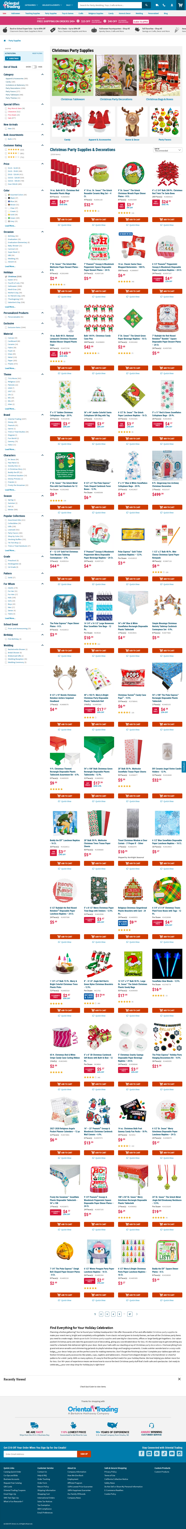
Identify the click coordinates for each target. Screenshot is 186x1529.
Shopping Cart (43, 1494)
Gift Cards (8, 1486)
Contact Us (42, 1471)
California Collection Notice (116, 1479)
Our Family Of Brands (76, 1494)
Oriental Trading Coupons (14, 1490)
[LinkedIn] (149, 1453)
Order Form (42, 1483)
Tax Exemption (43, 1505)
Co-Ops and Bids (11, 1475)
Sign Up (84, 1453)
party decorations (153, 1345)
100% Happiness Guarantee (79, 1490)
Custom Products (162, 1471)
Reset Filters (37, 53)
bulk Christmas (92, 1338)
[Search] (146, 5)
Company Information (77, 1471)
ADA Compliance (44, 1508)
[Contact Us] (164, 5)
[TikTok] (164, 1453)
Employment (73, 1479)
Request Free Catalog (13, 1483)
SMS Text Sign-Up (11, 1497)
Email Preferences (45, 1512)
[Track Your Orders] (157, 5)
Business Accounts (11, 1479)
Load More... (10, 225)
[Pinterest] (157, 1453)
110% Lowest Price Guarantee (80, 1486)
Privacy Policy (110, 1471)
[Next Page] (137, 1314)
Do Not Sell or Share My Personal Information (123, 1486)
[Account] (172, 5)
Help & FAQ (42, 1475)
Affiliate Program (75, 1483)
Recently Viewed (14, 1379)
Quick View (66, 225)
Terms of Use (109, 1475)
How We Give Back (75, 1475)
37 (130, 1314)
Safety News (109, 1483)
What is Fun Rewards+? (13, 1501)
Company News (74, 1497)
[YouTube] (172, 1453)
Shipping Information (46, 1490)
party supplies (168, 1332)
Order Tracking (43, 1479)
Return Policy (43, 1486)
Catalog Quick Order (12, 1471)
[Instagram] (179, 1453)
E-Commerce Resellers (113, 1490)
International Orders (46, 1497)
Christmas (14, 58)
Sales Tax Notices (44, 1501)
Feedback (183, 766)
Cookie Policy (110, 1494)
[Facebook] (141, 1453)
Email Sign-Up (10, 1494)
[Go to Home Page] (5, 40)
